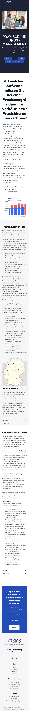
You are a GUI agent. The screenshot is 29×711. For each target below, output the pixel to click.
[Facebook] (12, 658)
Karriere (14, 673)
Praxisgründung (14, 682)
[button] (14, 420)
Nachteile (6, 423)
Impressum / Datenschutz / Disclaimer (14, 709)
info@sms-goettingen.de (16, 701)
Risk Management (14, 688)
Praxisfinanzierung (14, 684)
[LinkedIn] (16, 658)
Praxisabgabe (14, 686)
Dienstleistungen (14, 669)
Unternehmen (14, 671)
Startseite (14, 667)
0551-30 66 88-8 (15, 697)
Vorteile (5, 420)
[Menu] (26, 2)
